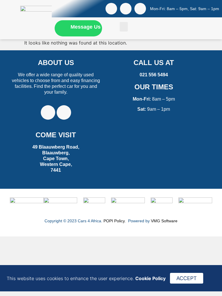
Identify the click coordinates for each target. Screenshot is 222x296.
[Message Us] (61, 27)
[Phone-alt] (140, 8)
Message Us (86, 27)
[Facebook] (111, 8)
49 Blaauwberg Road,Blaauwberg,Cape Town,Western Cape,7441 (55, 159)
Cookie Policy (150, 278)
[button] (124, 27)
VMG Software (164, 221)
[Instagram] (126, 8)
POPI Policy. (115, 221)
